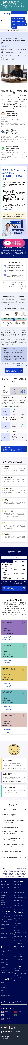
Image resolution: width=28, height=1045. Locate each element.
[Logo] (7, 13)
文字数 (4, 557)
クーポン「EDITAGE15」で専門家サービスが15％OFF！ (13, 194)
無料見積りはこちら (8, 210)
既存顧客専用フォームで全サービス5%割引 (13, 200)
